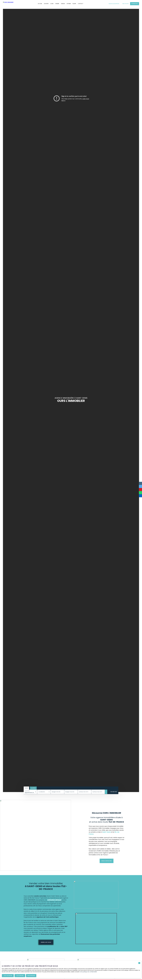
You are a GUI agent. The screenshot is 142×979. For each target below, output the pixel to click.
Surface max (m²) (97, 791)
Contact (80, 3)
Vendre (57, 3)
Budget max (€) (69, 791)
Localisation (42, 791)
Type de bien (27, 790)
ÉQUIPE (74, 3)
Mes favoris (125, 3)
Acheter (46, 3)
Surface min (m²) (83, 791)
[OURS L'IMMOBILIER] (8, 3)
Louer (51, 3)
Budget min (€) (56, 791)
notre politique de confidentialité (88, 972)
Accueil (40, 3)
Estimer (69, 3)
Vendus (63, 3)
